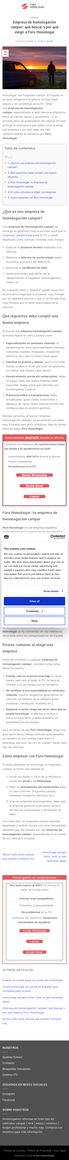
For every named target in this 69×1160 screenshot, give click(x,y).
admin (50, 41)
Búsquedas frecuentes (16, 1068)
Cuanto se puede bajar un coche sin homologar (33, 980)
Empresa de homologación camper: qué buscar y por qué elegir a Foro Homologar (34, 1010)
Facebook (9, 1099)
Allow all (34, 601)
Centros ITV (10, 1074)
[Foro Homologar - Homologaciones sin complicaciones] (34, 6)
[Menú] (5, 6)
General (34, 17)
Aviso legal (59, 1150)
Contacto (8, 1063)
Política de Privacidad (39, 1150)
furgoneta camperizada (17, 235)
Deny (34, 620)
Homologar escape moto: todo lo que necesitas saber (54, 856)
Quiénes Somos (12, 1057)
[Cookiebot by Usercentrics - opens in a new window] (50, 537)
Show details (51, 591)
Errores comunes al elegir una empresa (33, 192)
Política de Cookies (14, 1150)
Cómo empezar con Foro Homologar (31, 197)
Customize (32, 611)
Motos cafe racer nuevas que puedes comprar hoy (32, 1021)
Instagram (9, 1093)
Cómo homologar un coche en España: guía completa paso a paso (30, 989)
